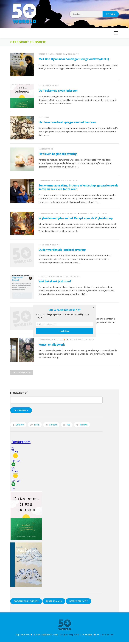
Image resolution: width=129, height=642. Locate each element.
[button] (64, 310)
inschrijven (65, 331)
